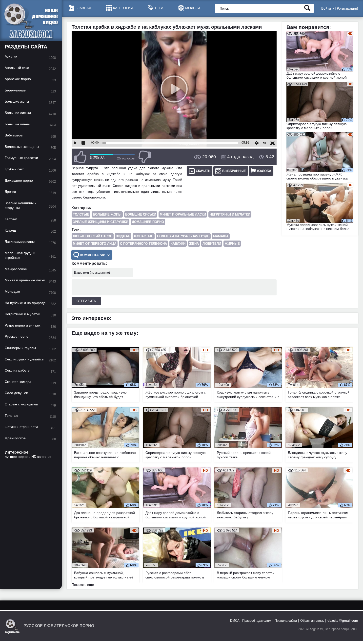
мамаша (220, 236)
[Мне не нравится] (144, 157)
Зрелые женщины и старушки (100, 222)
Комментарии (92, 255)
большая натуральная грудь (183, 236)
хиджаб (123, 236)
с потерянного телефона (143, 243)
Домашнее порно (148, 222)
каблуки (178, 243)
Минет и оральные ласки (183, 214)
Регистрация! (347, 8)
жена (194, 243)
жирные (232, 243)
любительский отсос (92, 236)
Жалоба (264, 171)
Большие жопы (107, 214)
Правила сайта (286, 620)
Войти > (327, 8)
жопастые (143, 236)
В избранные (234, 171)
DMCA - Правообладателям (250, 620)
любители (211, 243)
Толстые (81, 214)
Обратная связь (312, 620)
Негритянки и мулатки (230, 214)
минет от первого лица (94, 243)
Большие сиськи (140, 214)
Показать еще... (84, 585)
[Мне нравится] (80, 157)
